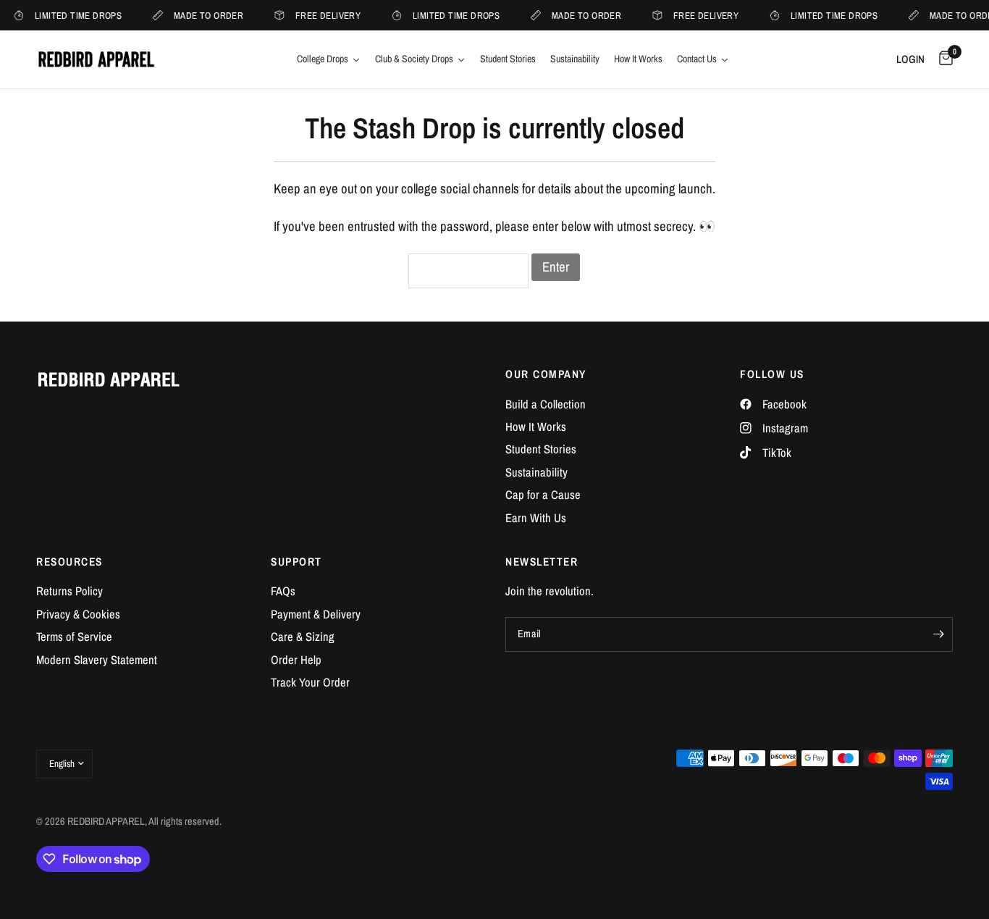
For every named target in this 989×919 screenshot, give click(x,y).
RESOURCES (69, 561)
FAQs (283, 591)
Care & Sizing (302, 637)
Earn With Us (535, 518)
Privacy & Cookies (78, 614)
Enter (555, 267)
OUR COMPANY (545, 374)
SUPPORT (296, 561)
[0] (942, 59)
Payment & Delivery (316, 614)
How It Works (535, 427)
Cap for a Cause (543, 495)
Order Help (296, 660)
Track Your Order (310, 682)
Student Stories (540, 449)
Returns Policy (69, 591)
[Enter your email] (938, 634)
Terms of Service (74, 637)
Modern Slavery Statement (96, 660)
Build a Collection (545, 404)
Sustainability (536, 472)
